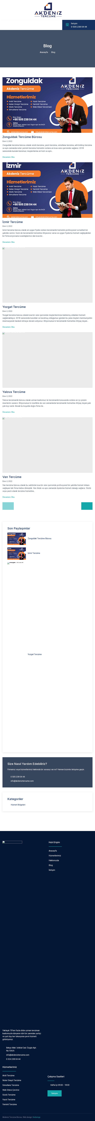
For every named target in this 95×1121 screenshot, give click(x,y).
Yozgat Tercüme (14, 307)
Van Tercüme (11, 477)
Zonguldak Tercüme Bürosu (22, 137)
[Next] (87, 506)
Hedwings (36, 1117)
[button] (55, 1093)
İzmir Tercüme (12, 222)
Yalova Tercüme (13, 392)
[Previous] (8, 506)
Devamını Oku (9, 157)
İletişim (74, 23)
